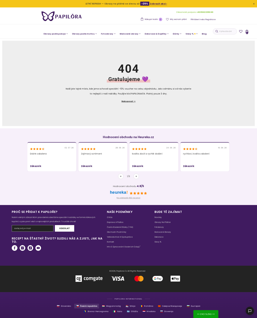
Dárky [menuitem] (176, 33)
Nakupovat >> (129, 101)
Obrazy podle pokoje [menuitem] (54, 33)
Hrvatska (149, 311)
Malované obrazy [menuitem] (129, 33)
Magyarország (111, 306)
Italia (117, 311)
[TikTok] (30, 248)
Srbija (130, 306)
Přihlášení (195, 19)
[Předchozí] (120, 176)
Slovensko (64, 306)
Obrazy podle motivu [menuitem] (83, 33)
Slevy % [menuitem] (190, 33)
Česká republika (86, 306)
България (193, 306)
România (146, 306)
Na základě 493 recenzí (128, 197)
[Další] (136, 176)
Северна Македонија (170, 306)
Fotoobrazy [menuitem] (107, 33)
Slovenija (166, 311)
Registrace (210, 19)
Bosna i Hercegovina (96, 311)
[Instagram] (22, 248)
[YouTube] (38, 248)
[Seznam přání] (241, 31)
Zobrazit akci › (158, 3)
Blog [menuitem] (204, 33)
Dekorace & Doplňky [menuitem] (155, 33)
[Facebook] (14, 248)
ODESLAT (64, 228)
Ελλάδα (132, 311)
